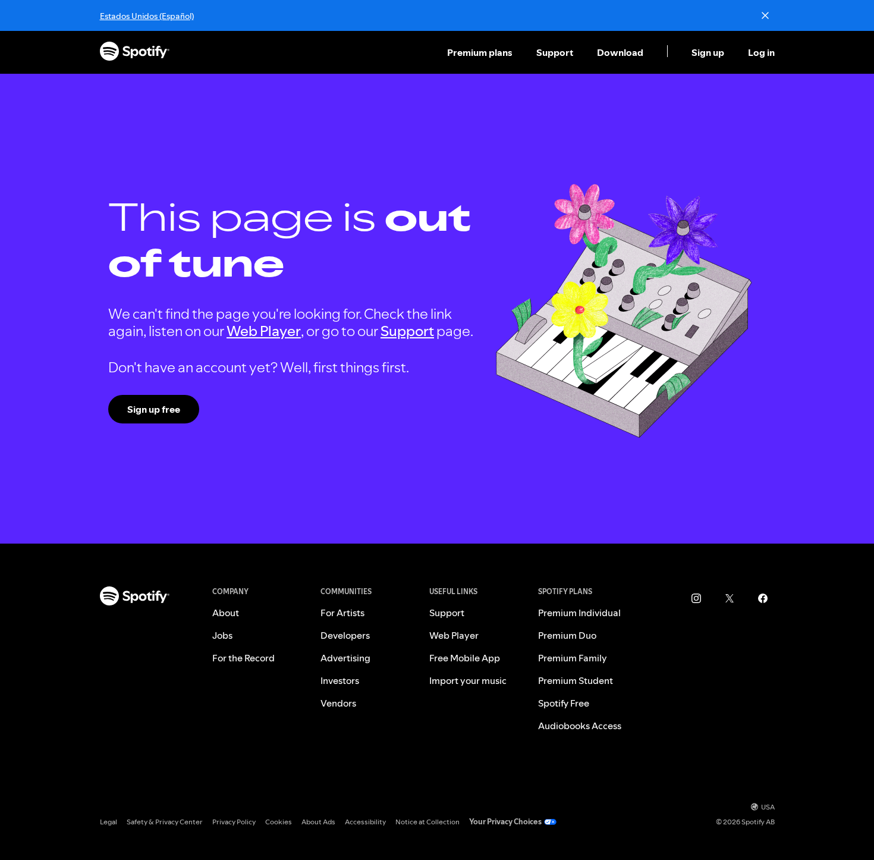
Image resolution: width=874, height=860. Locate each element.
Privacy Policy (234, 822)
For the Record (243, 657)
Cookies (278, 822)
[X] (729, 598)
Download (620, 52)
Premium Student (575, 680)
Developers (345, 635)
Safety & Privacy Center (165, 822)
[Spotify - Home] (134, 53)
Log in (761, 52)
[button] (481, 52)
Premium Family (572, 657)
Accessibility (365, 822)
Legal (108, 822)
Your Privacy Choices (505, 822)
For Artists (342, 612)
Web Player (264, 331)
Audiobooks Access (579, 725)
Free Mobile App (464, 657)
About (225, 612)
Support (554, 52)
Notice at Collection (427, 822)
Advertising (345, 657)
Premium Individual (579, 612)
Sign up (707, 52)
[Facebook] (763, 598)
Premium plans (480, 52)
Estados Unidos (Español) (147, 16)
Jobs (222, 635)
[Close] (765, 15)
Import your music (468, 680)
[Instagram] (696, 598)
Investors (339, 680)
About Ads (318, 822)
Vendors (338, 703)
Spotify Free (563, 703)
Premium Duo (567, 635)
